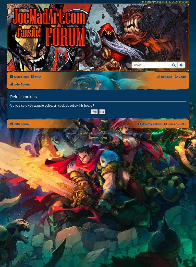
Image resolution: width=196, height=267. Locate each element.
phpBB (84, 133)
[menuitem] (35, 77)
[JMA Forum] (50, 27)
